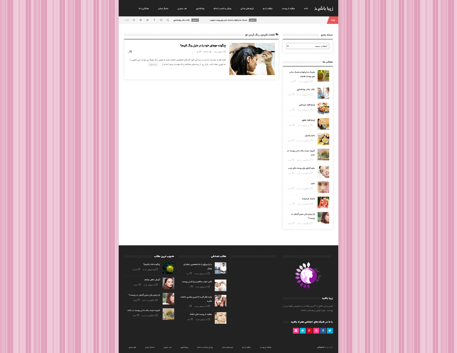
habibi (206, 52)
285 (290, 223)
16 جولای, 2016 (201, 287)
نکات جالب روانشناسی (306, 89)
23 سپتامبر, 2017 (303, 94)
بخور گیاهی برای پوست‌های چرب (301, 167)
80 (291, 204)
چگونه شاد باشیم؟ (151, 264)
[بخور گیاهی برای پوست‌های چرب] (323, 172)
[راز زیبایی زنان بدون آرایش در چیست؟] (323, 218)
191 (291, 110)
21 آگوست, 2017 (303, 204)
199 (292, 81)
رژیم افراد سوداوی (307, 104)
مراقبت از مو (268, 8)
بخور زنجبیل (310, 135)
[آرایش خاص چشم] (168, 283)
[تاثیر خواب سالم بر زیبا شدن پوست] (220, 285)
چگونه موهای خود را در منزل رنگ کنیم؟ (203, 45)
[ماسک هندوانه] (323, 202)
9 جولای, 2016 (218, 52)
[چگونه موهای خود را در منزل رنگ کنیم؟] (252, 59)
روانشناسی (200, 8)
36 (189, 319)
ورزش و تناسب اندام (222, 8)
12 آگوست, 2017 (303, 223)
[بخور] (323, 187)
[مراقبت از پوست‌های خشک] (220, 318)
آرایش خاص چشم (152, 279)
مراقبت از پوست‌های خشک (201, 314)
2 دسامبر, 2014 (201, 319)
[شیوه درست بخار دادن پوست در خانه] (323, 154)
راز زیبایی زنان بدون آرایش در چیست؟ (144, 294)
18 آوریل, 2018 (304, 81)
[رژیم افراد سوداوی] (323, 108)
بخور (313, 183)
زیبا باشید (323, 7)
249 (290, 125)
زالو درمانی (132, 347)
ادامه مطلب (153, 64)
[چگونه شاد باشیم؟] (168, 268)
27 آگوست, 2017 (303, 140)
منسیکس (320, 347)
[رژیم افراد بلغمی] (323, 124)
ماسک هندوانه (308, 198)
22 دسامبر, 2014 (201, 273)
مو (198, 52)
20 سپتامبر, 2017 (304, 110)
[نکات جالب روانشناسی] (323, 93)
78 (187, 273)
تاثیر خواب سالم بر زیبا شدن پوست (197, 281)
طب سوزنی (182, 8)
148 (290, 94)
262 (289, 160)
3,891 (135, 269)
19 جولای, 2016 (149, 285)
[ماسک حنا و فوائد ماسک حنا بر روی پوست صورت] (323, 76)
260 (289, 140)
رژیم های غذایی (247, 8)
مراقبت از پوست (288, 8)
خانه (306, 8)
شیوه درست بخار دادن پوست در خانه (143, 310)
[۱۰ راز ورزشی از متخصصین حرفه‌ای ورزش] (220, 268)
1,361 (136, 285)
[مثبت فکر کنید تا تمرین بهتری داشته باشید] (220, 300)
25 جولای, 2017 (149, 269)
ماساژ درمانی (163, 8)
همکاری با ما (144, 8)
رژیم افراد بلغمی (308, 119)
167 (289, 173)
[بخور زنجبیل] (323, 139)
